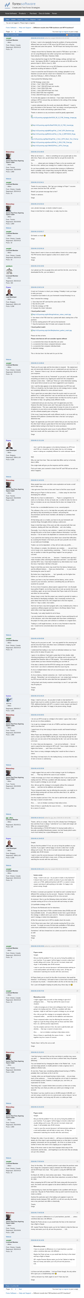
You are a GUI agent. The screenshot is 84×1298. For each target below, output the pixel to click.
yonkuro (9, 266)
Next (20, 31)
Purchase (33, 13)
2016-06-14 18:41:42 (37, 818)
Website (8, 179)
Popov (8, 287)
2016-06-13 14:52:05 (37, 480)
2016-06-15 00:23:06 (37, 946)
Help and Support (25, 27)
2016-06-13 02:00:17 (37, 231)
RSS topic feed (73, 35)
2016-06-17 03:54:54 (37, 1161)
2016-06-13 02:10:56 (37, 266)
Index (7, 19)
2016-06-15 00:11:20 (37, 869)
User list (20, 19)
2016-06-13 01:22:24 (37, 38)
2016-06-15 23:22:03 (37, 1107)
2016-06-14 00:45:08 (37, 638)
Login (39, 19)
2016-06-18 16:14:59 (37, 1240)
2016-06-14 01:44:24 (37, 696)
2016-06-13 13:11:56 (37, 440)
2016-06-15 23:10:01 (37, 1052)
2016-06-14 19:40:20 (37, 838)
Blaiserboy (10, 152)
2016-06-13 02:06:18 (37, 248)
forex (24, 4)
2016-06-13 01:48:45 (37, 152)
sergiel (8, 38)
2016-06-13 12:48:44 (37, 363)
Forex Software (11, 13)
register (66, 31)
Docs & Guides (44, 13)
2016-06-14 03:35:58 (37, 768)
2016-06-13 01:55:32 (37, 204)
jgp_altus (9, 818)
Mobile (13, 19)
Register (33, 19)
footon (8, 696)
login (60, 31)
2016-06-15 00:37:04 (37, 991)
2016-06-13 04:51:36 (37, 287)
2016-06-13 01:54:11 (37, 182)
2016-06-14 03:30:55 (37, 715)
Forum (54, 13)
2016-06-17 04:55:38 (37, 1212)
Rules (26, 19)
